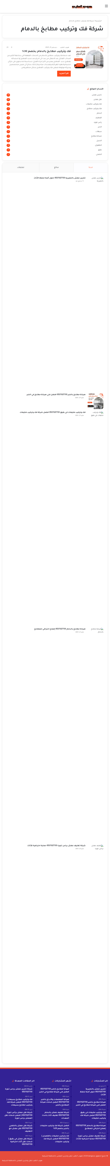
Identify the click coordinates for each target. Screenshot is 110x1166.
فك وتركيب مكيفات (94, 104)
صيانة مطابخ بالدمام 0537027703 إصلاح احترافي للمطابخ (60, 629)
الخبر (100, 127)
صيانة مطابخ (96, 136)
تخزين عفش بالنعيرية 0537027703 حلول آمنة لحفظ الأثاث (60, 178)
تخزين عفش (97, 95)
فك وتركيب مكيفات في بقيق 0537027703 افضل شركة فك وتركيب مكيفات (53, 413)
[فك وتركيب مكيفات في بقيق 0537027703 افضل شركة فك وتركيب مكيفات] (95, 518)
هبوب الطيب (64, 47)
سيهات (99, 132)
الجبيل (99, 141)
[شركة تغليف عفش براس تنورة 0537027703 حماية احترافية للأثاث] (95, 951)
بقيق (100, 150)
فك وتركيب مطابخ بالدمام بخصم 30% (46, 51)
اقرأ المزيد (64, 74)
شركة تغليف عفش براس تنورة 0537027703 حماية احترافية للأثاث (56, 846)
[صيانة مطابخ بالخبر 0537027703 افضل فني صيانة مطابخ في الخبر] (95, 401)
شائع (56, 167)
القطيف (98, 118)
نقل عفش (98, 100)
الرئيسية (98, 21)
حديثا (91, 167)
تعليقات (20, 167)
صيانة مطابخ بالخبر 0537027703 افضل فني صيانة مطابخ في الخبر (56, 395)
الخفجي (99, 155)
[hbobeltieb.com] (82, 6)
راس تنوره (98, 122)
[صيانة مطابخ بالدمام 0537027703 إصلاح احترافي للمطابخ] (95, 735)
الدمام (99, 113)
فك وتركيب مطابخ (94, 109)
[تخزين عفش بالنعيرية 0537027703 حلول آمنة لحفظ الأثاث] (95, 284)
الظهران (98, 145)
